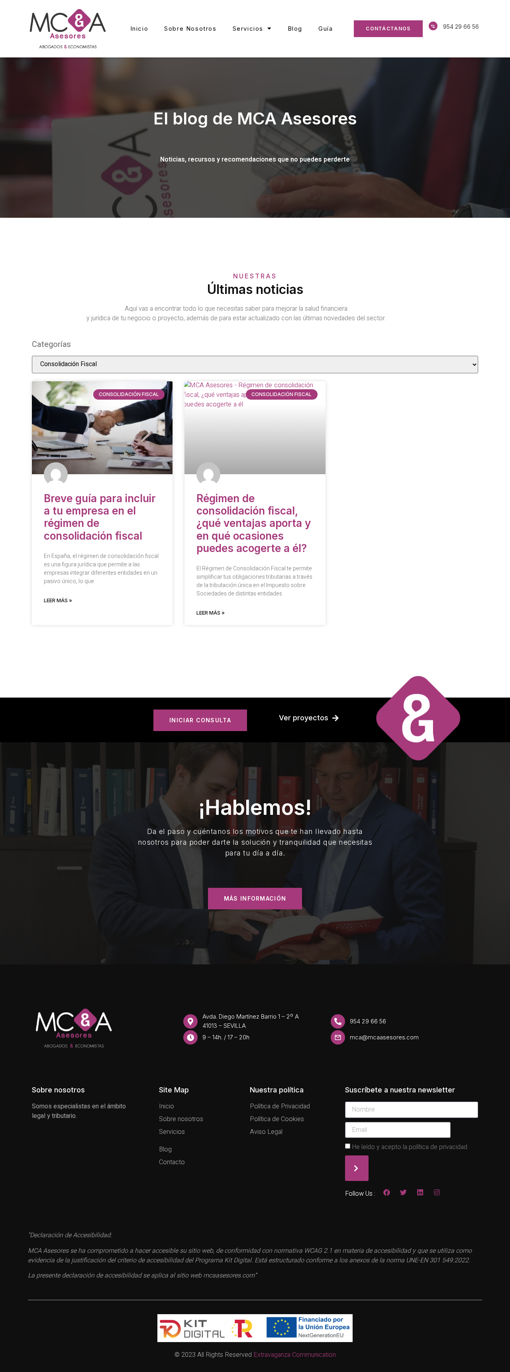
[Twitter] (403, 1192)
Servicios (248, 28)
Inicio (139, 28)
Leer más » (58, 600)
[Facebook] (386, 1192)
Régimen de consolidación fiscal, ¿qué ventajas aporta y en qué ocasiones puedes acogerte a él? (253, 523)
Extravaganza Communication (294, 1355)
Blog (295, 28)
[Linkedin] (420, 1192)
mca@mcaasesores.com (384, 1037)
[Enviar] (357, 1168)
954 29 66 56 (461, 26)
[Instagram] (437, 1192)
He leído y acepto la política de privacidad (409, 1147)
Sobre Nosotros (190, 28)
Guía (325, 28)
